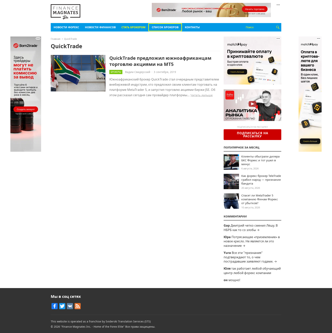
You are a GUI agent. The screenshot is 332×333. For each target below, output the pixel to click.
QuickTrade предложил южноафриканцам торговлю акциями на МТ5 (160, 61)
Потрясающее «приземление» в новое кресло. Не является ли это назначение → (252, 241)
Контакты (192, 27)
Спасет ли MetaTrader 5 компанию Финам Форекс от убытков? (259, 199)
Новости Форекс (66, 27)
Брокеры (116, 72)
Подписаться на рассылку (252, 134)
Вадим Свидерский (137, 72)
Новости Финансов (100, 27)
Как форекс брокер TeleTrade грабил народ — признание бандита (261, 179)
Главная (55, 39)
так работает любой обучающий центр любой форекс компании (252, 270)
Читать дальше (201, 95)
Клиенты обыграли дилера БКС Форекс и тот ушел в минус (260, 160)
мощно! (234, 280)
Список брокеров (165, 27)
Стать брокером (133, 27)
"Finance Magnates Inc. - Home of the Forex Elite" (92, 326)
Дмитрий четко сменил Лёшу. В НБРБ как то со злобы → (251, 227)
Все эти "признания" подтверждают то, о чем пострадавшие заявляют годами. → (250, 257)
